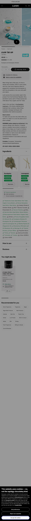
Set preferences (15, 509)
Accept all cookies (15, 517)
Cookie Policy (18, 505)
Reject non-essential (15, 513)
